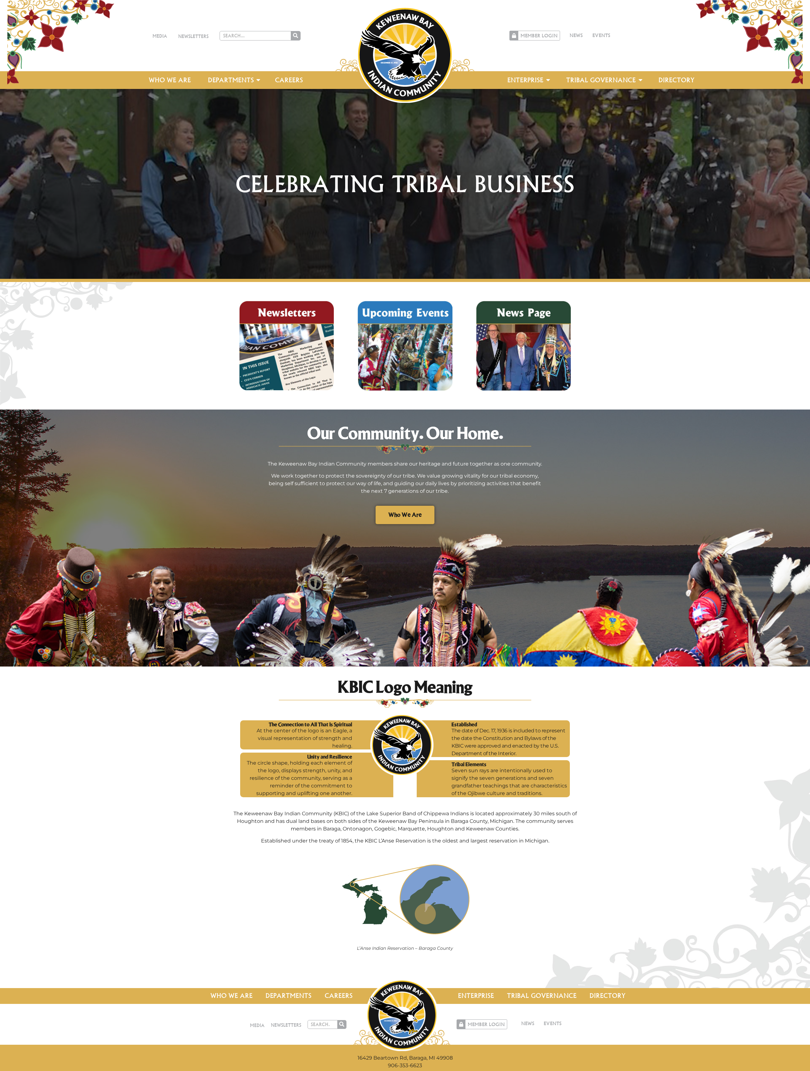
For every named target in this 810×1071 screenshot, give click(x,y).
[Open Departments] (258, 80)
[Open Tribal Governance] (640, 80)
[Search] (295, 35)
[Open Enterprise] (548, 80)
